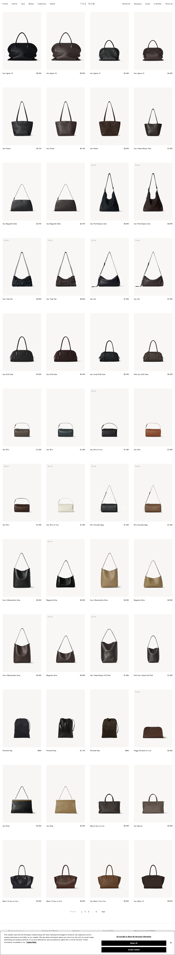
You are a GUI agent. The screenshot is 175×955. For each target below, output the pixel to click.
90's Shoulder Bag (97, 525)
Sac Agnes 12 (95, 73)
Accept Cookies (134, 950)
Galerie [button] (52, 4)
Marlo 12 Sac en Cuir (10, 901)
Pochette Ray (7, 750)
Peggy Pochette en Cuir (142, 750)
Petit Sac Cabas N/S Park (143, 675)
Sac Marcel (138, 826)
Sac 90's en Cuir (96, 450)
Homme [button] (14, 4)
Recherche (126, 4)
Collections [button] (42, 4)
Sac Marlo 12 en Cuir (98, 901)
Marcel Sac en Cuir (97, 826)
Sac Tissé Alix (8, 299)
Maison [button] (31, 4)
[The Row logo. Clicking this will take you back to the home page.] (87, 4)
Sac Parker (7, 148)
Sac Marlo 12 (139, 901)
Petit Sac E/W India (141, 374)
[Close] (171, 943)
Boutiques (137, 4)
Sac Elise (6, 826)
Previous (73, 911)
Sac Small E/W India (97, 374)
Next (103, 912)
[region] (87, 943)
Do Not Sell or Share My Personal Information (134, 937)
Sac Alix (93, 299)
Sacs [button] (23, 4)
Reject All (133, 943)
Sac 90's (6, 450)
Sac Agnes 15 (8, 73)
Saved (147, 4)
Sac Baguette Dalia (10, 224)
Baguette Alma (51, 600)
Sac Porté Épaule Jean (98, 224)
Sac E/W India (8, 374)
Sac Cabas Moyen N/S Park (100, 675)
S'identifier (158, 4)
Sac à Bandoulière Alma (11, 600)
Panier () (168, 4)
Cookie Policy (32, 942)
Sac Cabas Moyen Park (142, 148)
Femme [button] (5, 4)
